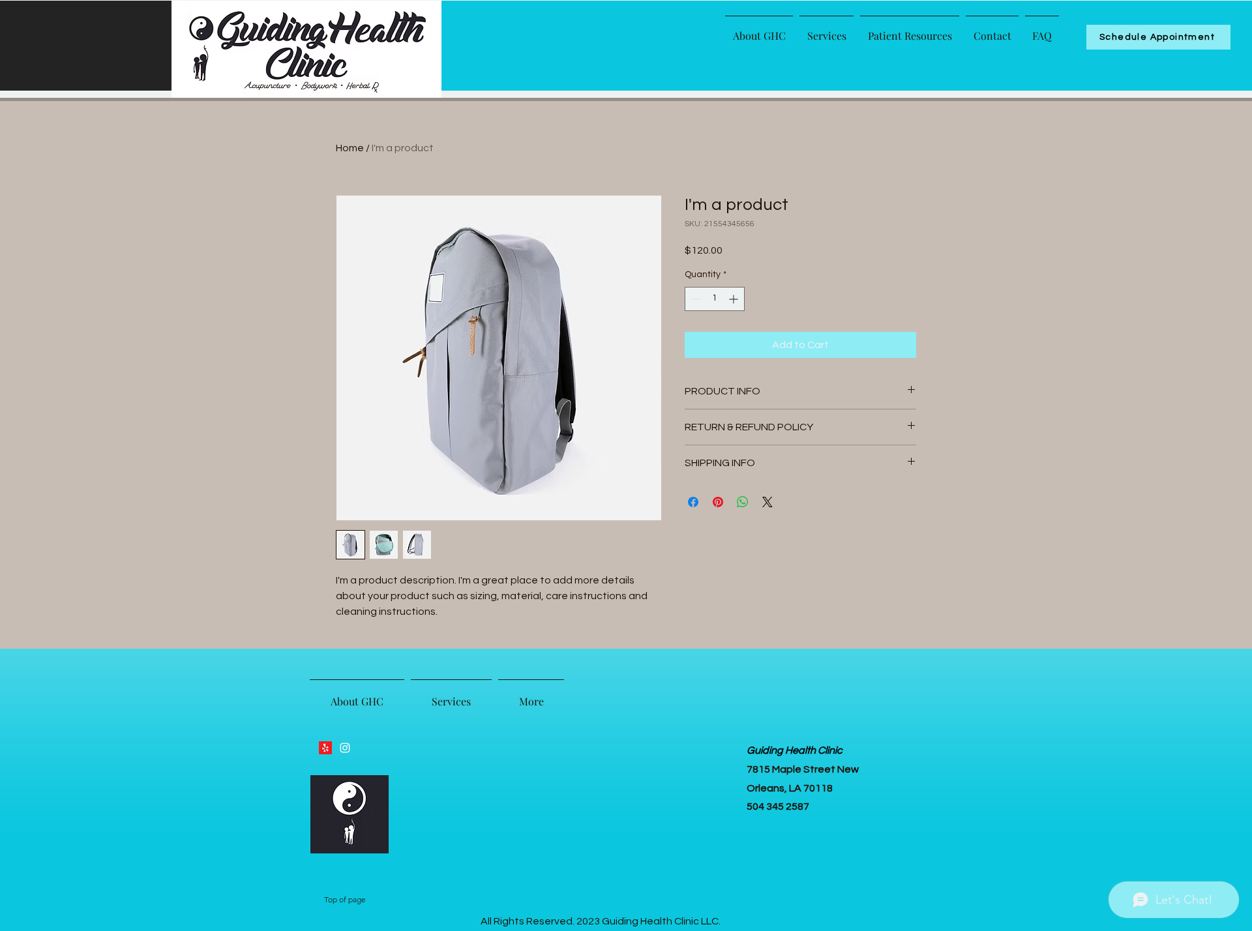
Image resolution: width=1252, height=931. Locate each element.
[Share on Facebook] (693, 502)
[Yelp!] (325, 747)
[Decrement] (695, 299)
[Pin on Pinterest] (718, 502)
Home (350, 148)
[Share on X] (767, 502)
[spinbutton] (714, 299)
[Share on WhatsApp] (743, 502)
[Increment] (734, 299)
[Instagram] (344, 747)
